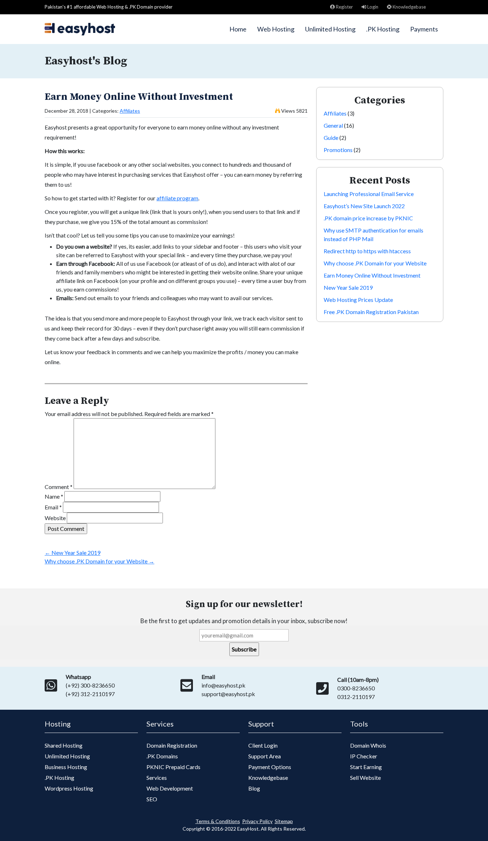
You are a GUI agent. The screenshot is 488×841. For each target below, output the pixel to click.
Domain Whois (368, 745)
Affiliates (130, 111)
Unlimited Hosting (330, 29)
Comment (59, 486)
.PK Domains (162, 756)
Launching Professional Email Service (369, 193)
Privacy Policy (257, 821)
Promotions (338, 149)
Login (372, 7)
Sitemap (284, 821)
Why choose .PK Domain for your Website (99, 561)
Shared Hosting (64, 745)
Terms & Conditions (217, 821)
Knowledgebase (409, 7)
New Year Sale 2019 (72, 552)
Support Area (264, 756)
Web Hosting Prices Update (358, 299)
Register (344, 7)
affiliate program (177, 198)
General (333, 125)
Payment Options (269, 766)
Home (238, 29)
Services (156, 777)
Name (54, 496)
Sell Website (365, 777)
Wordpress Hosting (69, 788)
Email (53, 507)
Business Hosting (66, 766)
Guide (331, 137)
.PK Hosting (382, 29)
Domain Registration (171, 745)
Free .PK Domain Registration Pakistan (371, 311)
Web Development (169, 788)
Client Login (263, 745)
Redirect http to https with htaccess (367, 251)
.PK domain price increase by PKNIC (368, 218)
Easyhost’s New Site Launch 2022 (364, 205)
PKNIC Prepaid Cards (173, 766)
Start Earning (366, 766)
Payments (424, 29)
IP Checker (363, 756)
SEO (151, 799)
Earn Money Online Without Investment (139, 97)
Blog (254, 788)
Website (55, 517)
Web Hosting (275, 29)
